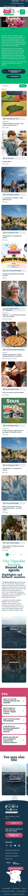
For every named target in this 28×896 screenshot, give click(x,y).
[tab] (8, 863)
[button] (26, 3)
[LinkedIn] (19, 845)
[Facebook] (6, 845)
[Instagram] (10, 845)
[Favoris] (18, 12)
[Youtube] (15, 845)
